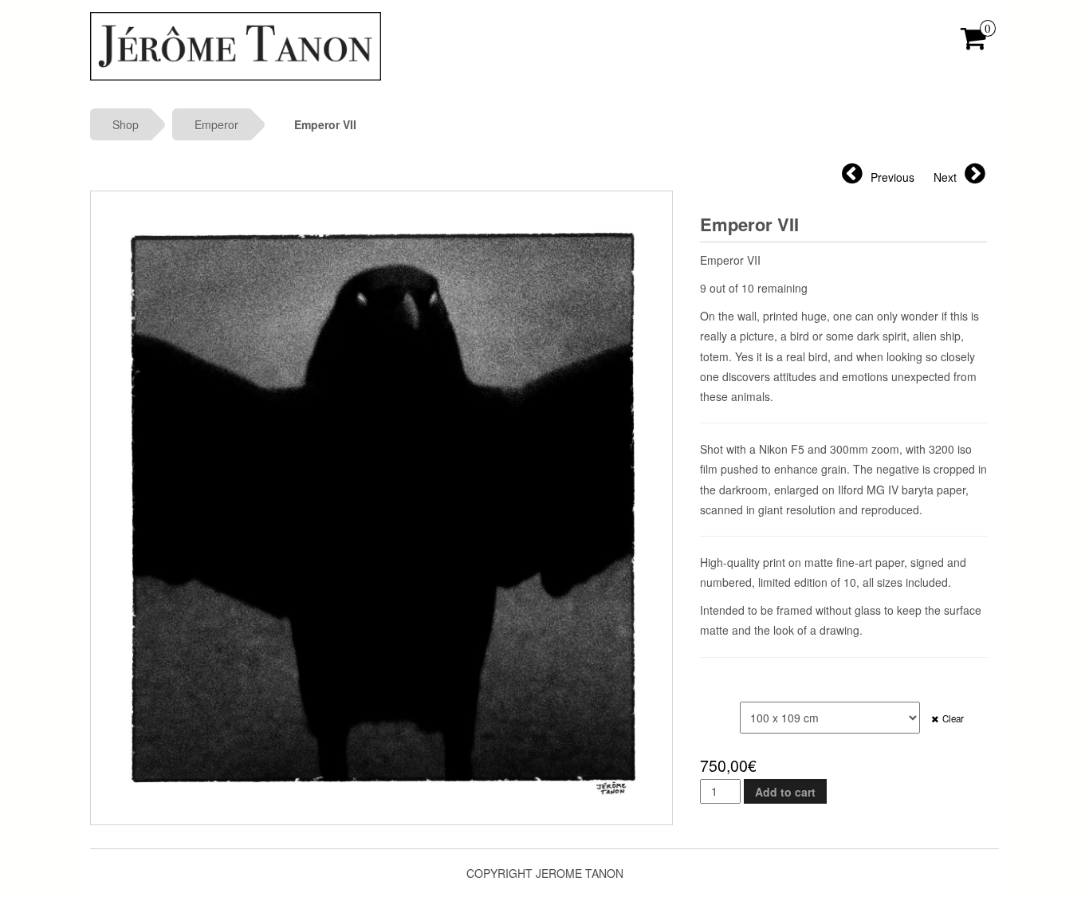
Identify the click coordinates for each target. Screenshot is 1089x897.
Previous (892, 177)
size (714, 710)
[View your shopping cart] (974, 43)
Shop (125, 124)
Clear (953, 718)
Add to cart (785, 792)
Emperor (216, 124)
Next (945, 177)
